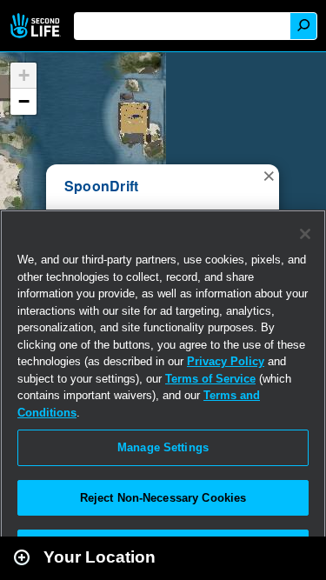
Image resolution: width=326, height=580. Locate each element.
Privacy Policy (225, 361)
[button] (268, 174)
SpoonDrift (101, 186)
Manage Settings (163, 447)
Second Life (37, 25)
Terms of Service (210, 378)
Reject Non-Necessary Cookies (163, 497)
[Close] (305, 234)
